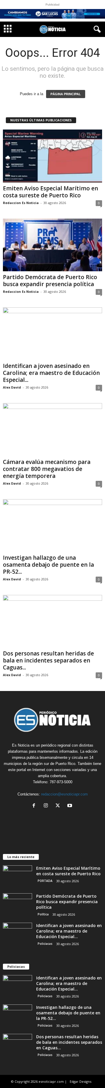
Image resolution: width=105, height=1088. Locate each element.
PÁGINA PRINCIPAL (65, 94)
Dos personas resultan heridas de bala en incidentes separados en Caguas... (48, 660)
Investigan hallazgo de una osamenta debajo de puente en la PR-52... (48, 564)
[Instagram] (47, 806)
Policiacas (45, 944)
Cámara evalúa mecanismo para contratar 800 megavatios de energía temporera (46, 469)
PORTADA (45, 881)
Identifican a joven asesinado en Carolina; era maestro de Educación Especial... (51, 373)
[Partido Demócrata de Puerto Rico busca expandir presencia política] (52, 245)
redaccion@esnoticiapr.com (64, 794)
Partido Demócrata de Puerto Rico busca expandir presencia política (50, 280)
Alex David (12, 387)
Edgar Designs (80, 1081)
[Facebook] (35, 806)
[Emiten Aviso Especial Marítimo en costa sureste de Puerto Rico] (52, 156)
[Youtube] (70, 806)
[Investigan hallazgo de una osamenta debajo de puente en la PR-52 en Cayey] (52, 525)
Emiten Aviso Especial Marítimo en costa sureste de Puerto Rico (50, 192)
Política (43, 914)
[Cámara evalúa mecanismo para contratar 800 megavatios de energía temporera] (52, 429)
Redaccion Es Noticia (21, 203)
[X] (59, 806)
